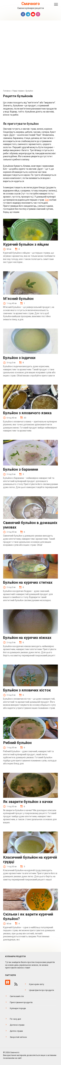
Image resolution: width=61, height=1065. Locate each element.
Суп (47, 200)
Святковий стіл (17, 996)
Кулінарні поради (18, 1008)
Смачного (30, 3)
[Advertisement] (30, 55)
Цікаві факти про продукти (41, 990)
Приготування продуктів (21, 1002)
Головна (6, 91)
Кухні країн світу (36, 984)
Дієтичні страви (17, 1025)
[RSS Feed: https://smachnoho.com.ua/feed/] (16, 984)
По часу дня (15, 1019)
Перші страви (18, 91)
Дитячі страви (16, 1031)
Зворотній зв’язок (18, 1037)
